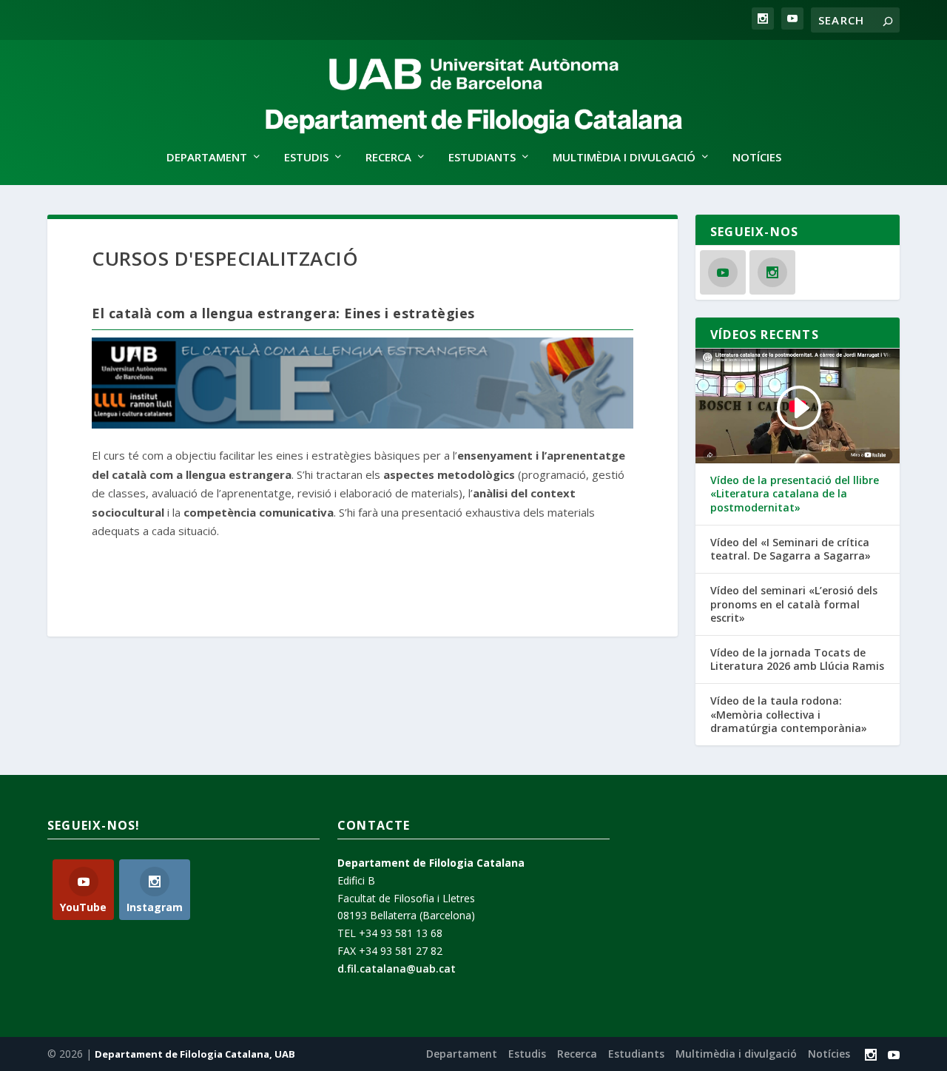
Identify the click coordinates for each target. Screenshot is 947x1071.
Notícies (756, 157)
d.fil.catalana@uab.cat (396, 968)
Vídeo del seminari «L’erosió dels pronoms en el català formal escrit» (793, 604)
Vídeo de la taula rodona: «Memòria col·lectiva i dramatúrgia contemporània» (788, 714)
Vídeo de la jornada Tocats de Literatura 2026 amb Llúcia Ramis (797, 659)
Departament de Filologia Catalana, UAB (195, 1054)
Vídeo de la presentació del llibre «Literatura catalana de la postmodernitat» (794, 494)
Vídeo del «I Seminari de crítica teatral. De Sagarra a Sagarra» (790, 549)
